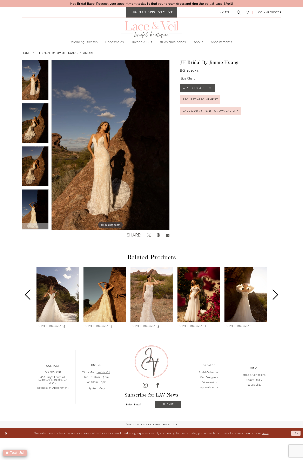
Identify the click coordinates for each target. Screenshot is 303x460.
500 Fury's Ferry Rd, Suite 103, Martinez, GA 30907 (53, 380)
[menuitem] (151, 12)
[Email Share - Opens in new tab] (168, 235)
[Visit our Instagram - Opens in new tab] (145, 385)
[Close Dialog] (6, 433)
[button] (224, 12)
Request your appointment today (121, 3)
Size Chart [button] (188, 78)
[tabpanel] (35, 81)
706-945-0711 (53, 371)
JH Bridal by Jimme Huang (57, 53)
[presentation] (57, 294)
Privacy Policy (253, 379)
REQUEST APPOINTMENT (200, 99)
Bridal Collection (209, 372)
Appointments (209, 387)
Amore (88, 53)
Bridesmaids (209, 382)
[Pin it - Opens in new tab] (158, 235)
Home (26, 53)
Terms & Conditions (253, 374)
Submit (168, 404)
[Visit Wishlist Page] (247, 12)
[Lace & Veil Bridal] (151, 29)
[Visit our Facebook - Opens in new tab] (157, 385)
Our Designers (209, 377)
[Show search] (238, 12)
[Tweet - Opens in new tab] (149, 235)
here (265, 433)
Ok (296, 433)
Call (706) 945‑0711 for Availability (211, 110)
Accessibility (253, 384)
